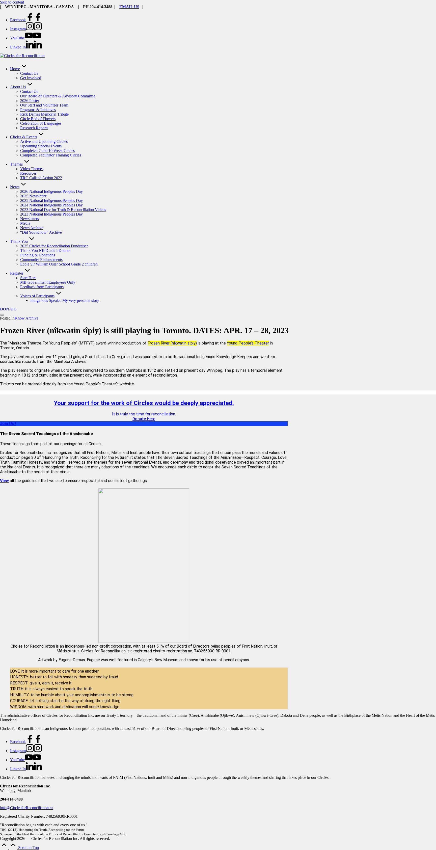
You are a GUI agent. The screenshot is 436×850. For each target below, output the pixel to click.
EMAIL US (129, 7)
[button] (8, 309)
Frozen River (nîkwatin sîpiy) (172, 343)
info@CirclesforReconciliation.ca (26, 808)
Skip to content (12, 2)
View (4, 480)
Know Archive (26, 318)
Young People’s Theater (248, 343)
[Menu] (2, 315)
